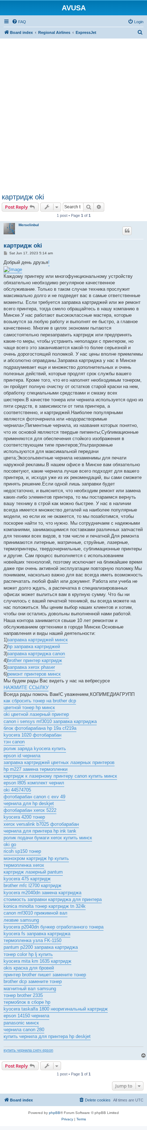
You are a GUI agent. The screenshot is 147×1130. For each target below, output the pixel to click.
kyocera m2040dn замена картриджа (42, 892)
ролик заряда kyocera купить (35, 748)
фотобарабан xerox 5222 (30, 810)
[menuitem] (19, 21)
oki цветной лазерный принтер (36, 714)
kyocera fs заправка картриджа (37, 933)
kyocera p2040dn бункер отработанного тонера (53, 927)
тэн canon (14, 741)
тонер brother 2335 (23, 995)
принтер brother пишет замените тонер (45, 974)
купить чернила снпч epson (28, 1050)
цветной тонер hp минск (29, 707)
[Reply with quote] (127, 230)
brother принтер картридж (34, 660)
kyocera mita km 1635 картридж (37, 961)
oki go (10, 844)
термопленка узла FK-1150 (32, 940)
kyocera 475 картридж (27, 878)
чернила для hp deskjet (29, 803)
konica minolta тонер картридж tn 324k (45, 906)
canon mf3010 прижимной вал (35, 913)
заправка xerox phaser (31, 667)
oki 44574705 (17, 790)
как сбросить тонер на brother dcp (40, 700)
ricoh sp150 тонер (22, 851)
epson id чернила (22, 755)
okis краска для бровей (29, 968)
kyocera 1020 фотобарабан (32, 735)
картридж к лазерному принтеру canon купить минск (60, 776)
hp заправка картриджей (33, 646)
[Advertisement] (73, 112)
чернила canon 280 (24, 1029)
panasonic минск (21, 1022)
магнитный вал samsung (30, 988)
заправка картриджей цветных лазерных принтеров (59, 762)
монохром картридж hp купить (36, 858)
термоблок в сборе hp (27, 1002)
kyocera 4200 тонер (24, 817)
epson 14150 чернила (26, 1015)
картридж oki (23, 197)
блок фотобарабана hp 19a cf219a (40, 728)
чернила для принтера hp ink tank (40, 831)
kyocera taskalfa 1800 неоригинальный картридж (56, 1009)
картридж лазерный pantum (33, 872)
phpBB (54, 1113)
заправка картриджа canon (36, 653)
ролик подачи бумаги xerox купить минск (48, 837)
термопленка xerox (24, 865)
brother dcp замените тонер (33, 981)
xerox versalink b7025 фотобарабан (41, 824)
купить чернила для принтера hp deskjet (47, 1036)
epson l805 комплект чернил (34, 782)
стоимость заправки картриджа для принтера (53, 899)
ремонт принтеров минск (34, 674)
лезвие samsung (21, 920)
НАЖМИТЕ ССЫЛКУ (26, 687)
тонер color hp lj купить (28, 954)
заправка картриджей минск (37, 639)
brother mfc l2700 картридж (32, 885)
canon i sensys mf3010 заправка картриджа (50, 721)
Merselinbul (29, 225)
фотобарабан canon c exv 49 (34, 796)
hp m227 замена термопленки (35, 769)
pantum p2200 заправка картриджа (41, 947)
